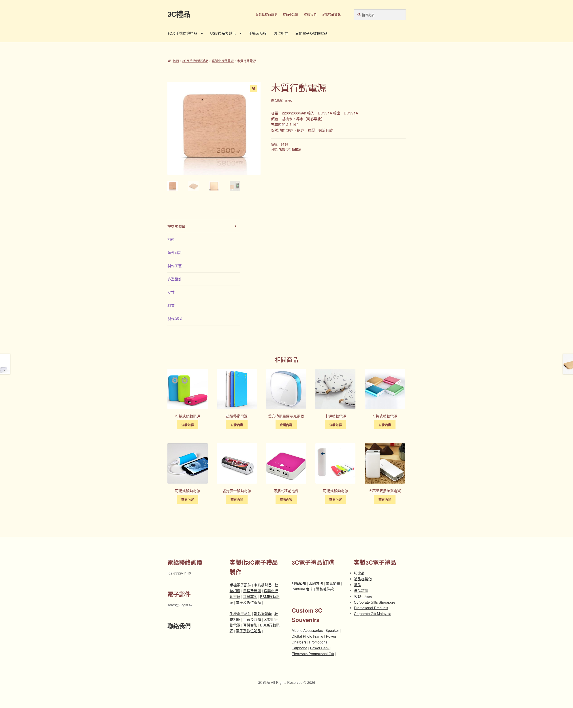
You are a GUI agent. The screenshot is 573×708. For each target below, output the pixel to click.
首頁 (176, 60)
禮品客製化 (363, 578)
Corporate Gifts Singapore (374, 602)
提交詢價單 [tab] (176, 226)
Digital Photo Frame (307, 636)
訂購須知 (299, 583)
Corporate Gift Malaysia (372, 613)
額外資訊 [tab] (174, 252)
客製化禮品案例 (266, 14)
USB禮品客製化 (223, 33)
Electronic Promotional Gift (313, 653)
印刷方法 (316, 583)
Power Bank (319, 647)
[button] (253, 88)
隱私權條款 (325, 589)
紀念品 (359, 573)
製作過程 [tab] (174, 318)
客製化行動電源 (223, 60)
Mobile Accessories (307, 630)
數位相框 (281, 33)
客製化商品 (363, 596)
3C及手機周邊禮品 (182, 33)
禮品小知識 (290, 14)
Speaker (332, 630)
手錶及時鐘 (258, 33)
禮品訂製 (361, 590)
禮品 (357, 584)
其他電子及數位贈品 (311, 33)
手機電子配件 (240, 584)
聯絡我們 (310, 14)
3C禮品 (178, 14)
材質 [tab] (171, 305)
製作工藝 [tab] (174, 265)
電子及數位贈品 (248, 602)
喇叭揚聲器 (263, 584)
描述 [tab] (171, 239)
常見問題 (333, 583)
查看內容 (187, 424)
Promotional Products (371, 607)
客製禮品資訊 (331, 14)
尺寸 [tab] (171, 292)
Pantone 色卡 (303, 589)
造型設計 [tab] (174, 279)
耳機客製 (250, 596)
